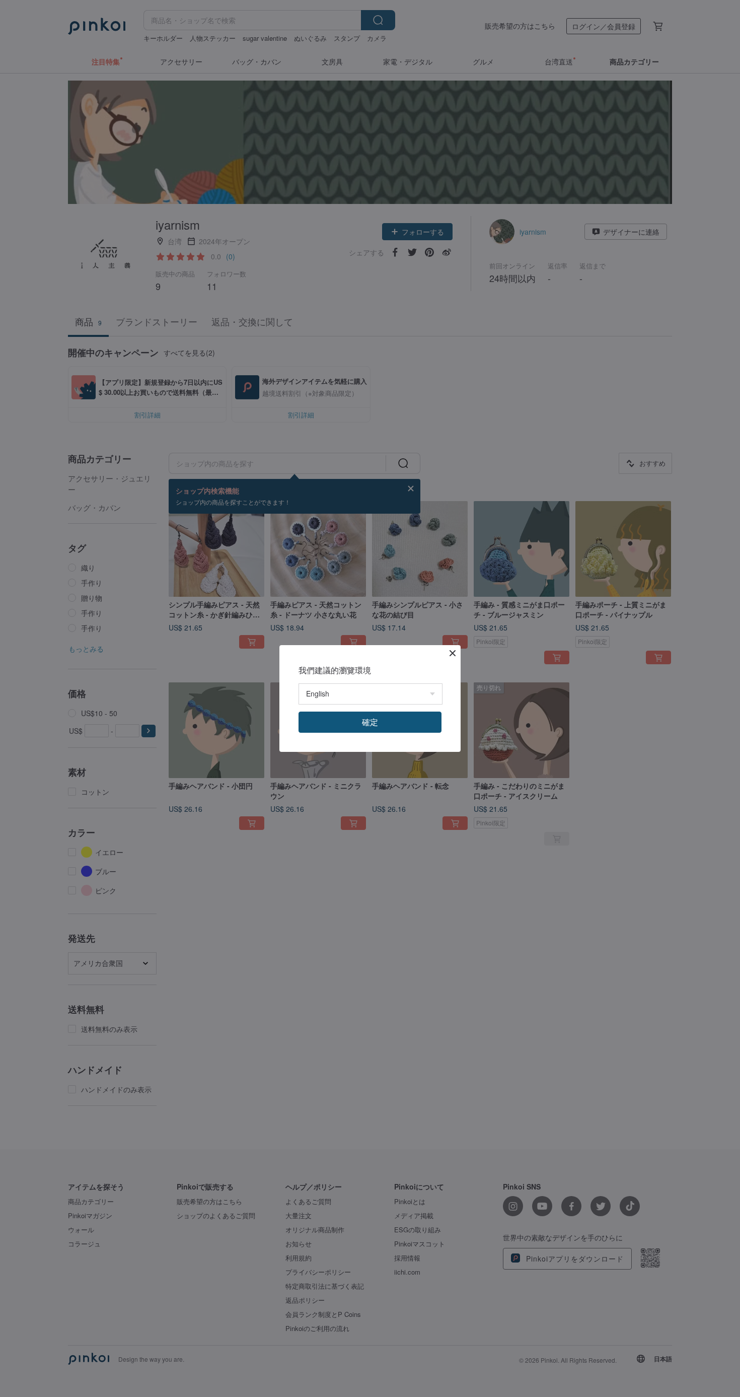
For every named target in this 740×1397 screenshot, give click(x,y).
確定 (370, 722)
